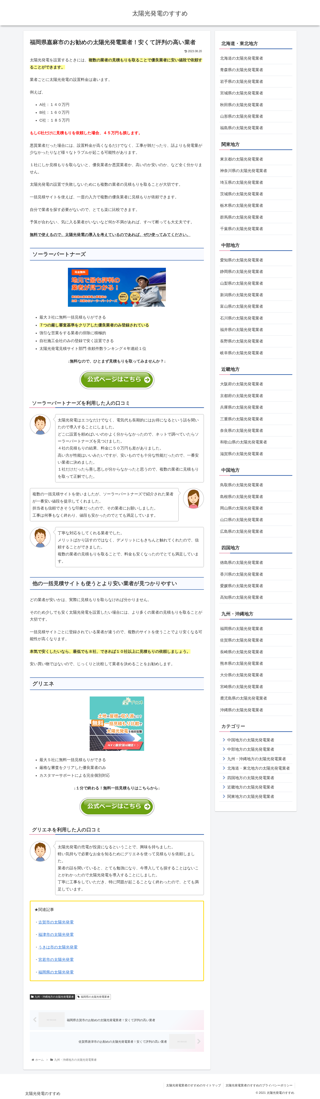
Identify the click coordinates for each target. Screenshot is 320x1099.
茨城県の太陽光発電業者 (241, 194)
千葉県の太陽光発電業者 (241, 229)
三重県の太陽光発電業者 (241, 419)
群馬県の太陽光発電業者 (241, 217)
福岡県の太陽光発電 (56, 972)
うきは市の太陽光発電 (57, 947)
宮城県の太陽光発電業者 (241, 93)
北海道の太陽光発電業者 (241, 58)
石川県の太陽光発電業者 (241, 318)
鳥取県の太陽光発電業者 (241, 485)
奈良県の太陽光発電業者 (241, 430)
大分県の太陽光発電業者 (241, 675)
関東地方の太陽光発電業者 (250, 796)
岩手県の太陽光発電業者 (241, 81)
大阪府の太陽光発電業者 (241, 384)
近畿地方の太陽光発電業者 (250, 787)
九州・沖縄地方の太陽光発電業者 (54, 996)
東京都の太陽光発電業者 (241, 159)
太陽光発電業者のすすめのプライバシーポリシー (259, 1085)
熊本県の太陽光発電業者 (241, 663)
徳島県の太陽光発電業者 (241, 562)
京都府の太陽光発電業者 (241, 396)
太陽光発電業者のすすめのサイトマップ (193, 1085)
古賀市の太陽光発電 (56, 922)
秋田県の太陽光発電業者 (241, 105)
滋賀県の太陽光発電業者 (241, 454)
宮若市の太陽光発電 (56, 959)
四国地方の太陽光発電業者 (250, 778)
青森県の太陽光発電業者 (241, 70)
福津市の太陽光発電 (56, 934)
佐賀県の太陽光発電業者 (241, 640)
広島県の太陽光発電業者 (241, 531)
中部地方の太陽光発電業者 (250, 749)
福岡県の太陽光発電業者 (95, 996)
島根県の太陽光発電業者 (241, 496)
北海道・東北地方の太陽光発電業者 (258, 768)
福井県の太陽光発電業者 (241, 329)
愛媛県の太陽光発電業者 (241, 586)
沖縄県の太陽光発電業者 (241, 710)
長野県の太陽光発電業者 (241, 341)
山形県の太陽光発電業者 (241, 116)
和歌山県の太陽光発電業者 (243, 442)
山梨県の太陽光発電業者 (241, 283)
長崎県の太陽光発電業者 (241, 652)
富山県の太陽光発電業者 (241, 306)
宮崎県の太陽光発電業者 (241, 687)
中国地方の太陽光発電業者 (250, 740)
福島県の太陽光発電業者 (241, 128)
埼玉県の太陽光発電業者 (241, 182)
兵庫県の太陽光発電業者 (241, 407)
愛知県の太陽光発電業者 (241, 260)
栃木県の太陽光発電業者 (241, 205)
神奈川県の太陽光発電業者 (243, 171)
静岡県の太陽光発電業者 (241, 271)
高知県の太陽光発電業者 (241, 597)
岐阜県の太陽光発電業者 (241, 353)
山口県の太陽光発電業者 (241, 520)
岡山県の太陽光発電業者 (241, 508)
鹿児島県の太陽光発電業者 (243, 698)
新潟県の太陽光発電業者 (241, 295)
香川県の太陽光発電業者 (241, 574)
